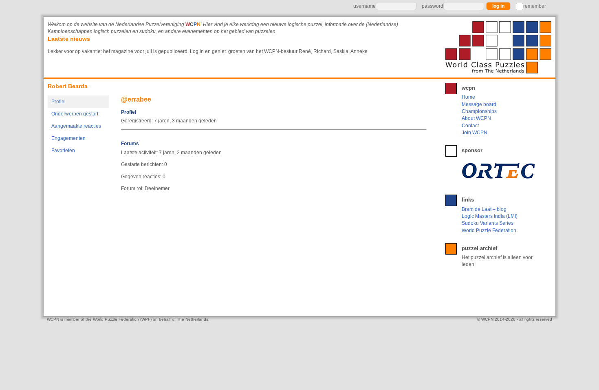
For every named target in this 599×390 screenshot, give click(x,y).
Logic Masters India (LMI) (490, 216)
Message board (479, 104)
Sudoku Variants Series (487, 223)
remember (534, 6)
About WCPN (476, 118)
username (364, 6)
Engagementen (68, 138)
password (432, 6)
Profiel (58, 101)
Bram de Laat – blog (484, 209)
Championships (479, 111)
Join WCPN (474, 132)
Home (468, 97)
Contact (470, 125)
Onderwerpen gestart (74, 113)
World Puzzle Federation (489, 230)
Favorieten (63, 150)
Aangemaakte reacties (76, 126)
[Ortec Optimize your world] (500, 170)
